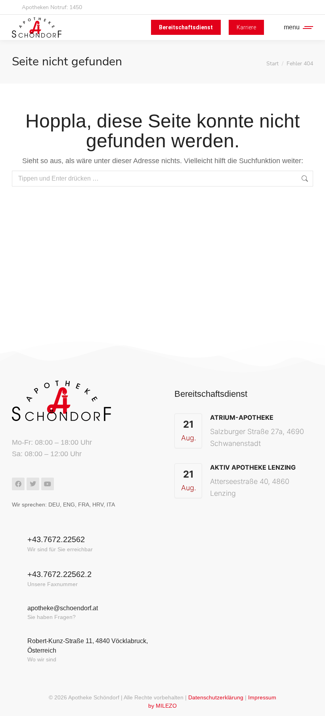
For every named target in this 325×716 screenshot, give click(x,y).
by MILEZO (162, 706)
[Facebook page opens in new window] (291, 7)
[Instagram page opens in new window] (305, 7)
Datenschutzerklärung (215, 697)
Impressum (262, 697)
